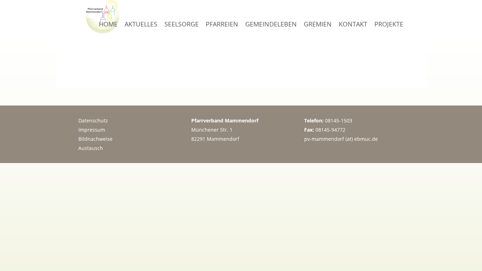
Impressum (91, 129)
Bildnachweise (95, 139)
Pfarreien (222, 24)
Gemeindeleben (271, 24)
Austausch (90, 148)
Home (108, 24)
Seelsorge (181, 24)
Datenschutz (93, 120)
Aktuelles (141, 24)
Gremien (318, 24)
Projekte (388, 24)
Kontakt (353, 24)
